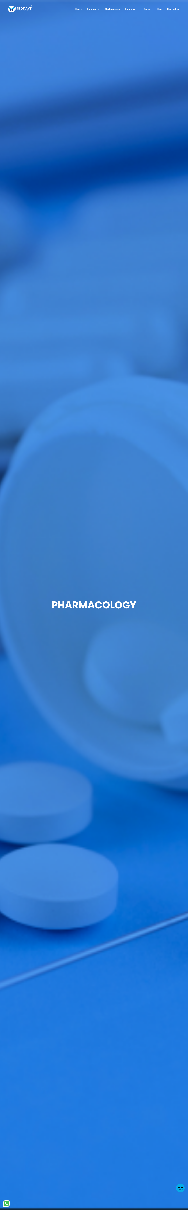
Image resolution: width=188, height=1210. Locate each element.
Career (147, 9)
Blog (159, 9)
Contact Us (173, 9)
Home (78, 9)
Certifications (112, 9)
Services (92, 9)
